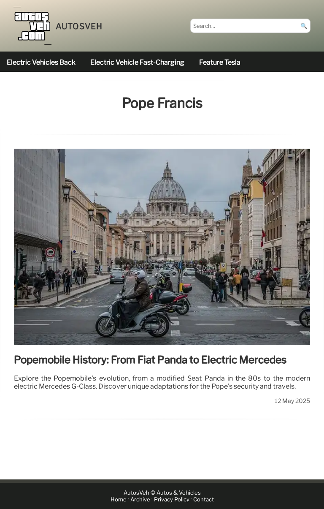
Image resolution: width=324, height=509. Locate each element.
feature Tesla (219, 62)
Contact (203, 499)
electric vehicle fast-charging (137, 62)
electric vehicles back (41, 62)
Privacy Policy (171, 499)
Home (119, 499)
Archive (140, 499)
